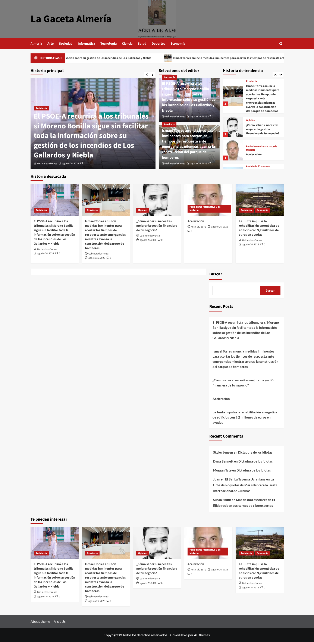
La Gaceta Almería (71, 19)
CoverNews (179, 635)
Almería (36, 43)
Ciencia (127, 43)
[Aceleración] (233, 150)
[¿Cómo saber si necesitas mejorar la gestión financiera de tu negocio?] (233, 127)
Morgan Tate (222, 470)
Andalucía (41, 108)
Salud (142, 43)
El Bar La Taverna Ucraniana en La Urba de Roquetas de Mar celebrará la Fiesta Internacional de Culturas (245, 485)
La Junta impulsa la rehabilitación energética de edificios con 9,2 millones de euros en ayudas (259, 228)
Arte (50, 43)
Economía (177, 43)
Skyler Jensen (223, 452)
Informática (86, 43)
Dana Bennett (223, 461)
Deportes (158, 43)
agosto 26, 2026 (70, 163)
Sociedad (65, 43)
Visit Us (60, 621)
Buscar (215, 274)
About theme (40, 621)
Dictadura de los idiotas (255, 452)
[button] (281, 43)
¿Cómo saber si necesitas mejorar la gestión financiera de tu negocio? (262, 129)
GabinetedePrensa (47, 163)
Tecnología (108, 43)
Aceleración (254, 154)
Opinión (250, 120)
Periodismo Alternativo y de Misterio (261, 148)
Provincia (169, 124)
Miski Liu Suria (198, 227)
